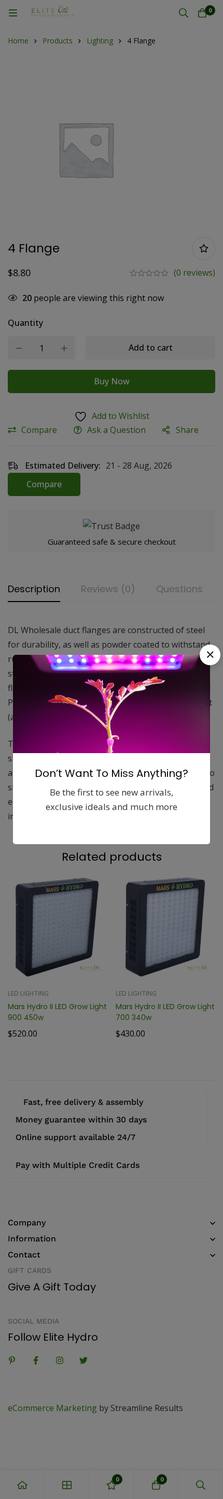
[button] (210, 654)
